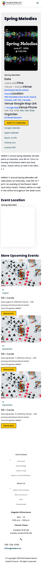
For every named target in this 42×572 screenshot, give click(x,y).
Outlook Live (9, 142)
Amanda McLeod (12, 117)
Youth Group (21, 471)
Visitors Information (21, 490)
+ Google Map (11, 107)
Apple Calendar (11, 133)
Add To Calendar (16, 122)
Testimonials (21, 504)
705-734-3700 (27, 110)
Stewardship (21, 466)
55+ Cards (7, 298)
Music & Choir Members (21, 476)
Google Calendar (12, 128)
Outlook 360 (9, 147)
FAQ (21, 500)
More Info (8, 313)
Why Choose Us (21, 495)
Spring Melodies (9, 204)
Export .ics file (10, 137)
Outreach (21, 461)
